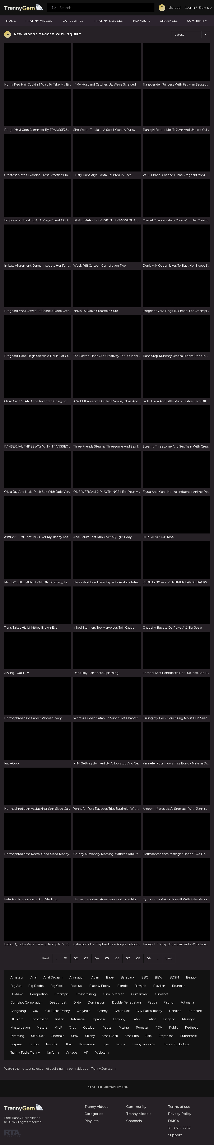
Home (11, 20)
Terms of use (179, 1107)
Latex (136, 1019)
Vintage (71, 1052)
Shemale (57, 1036)
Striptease (166, 1036)
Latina (151, 1019)
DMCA (173, 1121)
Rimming (17, 1036)
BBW (159, 977)
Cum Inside (139, 994)
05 (107, 958)
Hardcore (195, 1011)
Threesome (86, 1044)
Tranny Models (108, 20)
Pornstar (142, 1027)
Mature (42, 1027)
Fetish (152, 1002)
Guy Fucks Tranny (149, 1011)
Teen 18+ (52, 1044)
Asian (95, 977)
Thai (68, 1044)
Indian (59, 1019)
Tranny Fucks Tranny (25, 1052)
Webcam (102, 1052)
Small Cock (110, 1036)
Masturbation (20, 1027)
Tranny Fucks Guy (176, 1044)
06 (117, 958)
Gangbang (18, 1011)
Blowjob (140, 986)
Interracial (78, 1019)
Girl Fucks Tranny (57, 1011)
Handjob (175, 1011)
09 (149, 958)
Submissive (188, 1036)
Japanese (99, 1019)
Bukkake (16, 994)
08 (138, 958)
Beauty (191, 977)
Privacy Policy (179, 1114)
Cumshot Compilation (26, 1002)
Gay (35, 1011)
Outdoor (89, 1027)
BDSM (174, 977)
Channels (169, 20)
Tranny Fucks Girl (144, 1044)
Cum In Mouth (113, 994)
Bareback (127, 977)
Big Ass (15, 986)
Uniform (53, 1052)
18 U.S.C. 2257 (179, 1128)
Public (173, 1027)
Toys (105, 1044)
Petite (107, 1027)
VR (86, 1052)
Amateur (16, 977)
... (158, 958)
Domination (96, 1002)
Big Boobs (35, 986)
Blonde (122, 986)
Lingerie (169, 1019)
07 (128, 958)
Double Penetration (126, 1002)
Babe (110, 977)
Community (197, 20)
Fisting (168, 1002)
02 (76, 958)
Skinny (90, 1036)
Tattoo (34, 1044)
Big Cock (57, 986)
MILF (58, 1027)
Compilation (39, 994)
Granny (102, 1011)
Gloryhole (83, 1011)
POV (158, 1027)
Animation (76, 977)
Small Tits (132, 1036)
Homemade (39, 1019)
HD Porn (16, 1019)
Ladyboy (119, 1019)
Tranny (120, 1044)
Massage (188, 1019)
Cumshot (161, 994)
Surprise (16, 1044)
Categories (73, 20)
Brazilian (159, 986)
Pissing (123, 1027)
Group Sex (122, 1011)
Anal (33, 977)
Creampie (62, 994)
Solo (148, 1036)
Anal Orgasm (52, 977)
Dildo (77, 1002)
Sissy (74, 1036)
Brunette (178, 986)
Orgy (72, 1027)
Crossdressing (86, 994)
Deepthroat (57, 1002)
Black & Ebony (99, 986)
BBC (144, 977)
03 (86, 958)
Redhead (191, 1027)
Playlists (142, 20)
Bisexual (76, 986)
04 (97, 958)
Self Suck (38, 1036)
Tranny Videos (38, 20)
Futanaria (187, 1002)
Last (169, 958)
